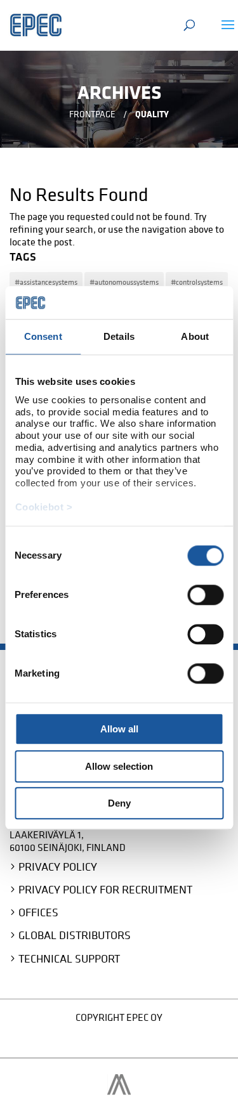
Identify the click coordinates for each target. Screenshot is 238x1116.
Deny (119, 803)
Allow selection (119, 766)
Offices (38, 912)
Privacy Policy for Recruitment (105, 889)
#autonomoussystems (124, 282)
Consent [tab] (43, 337)
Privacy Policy (57, 866)
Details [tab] (119, 337)
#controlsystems (197, 282)
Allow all (119, 729)
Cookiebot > (43, 507)
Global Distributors (74, 935)
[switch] (205, 595)
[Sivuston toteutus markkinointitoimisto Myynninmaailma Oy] (119, 1091)
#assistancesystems (46, 282)
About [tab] (195, 337)
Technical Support (69, 958)
